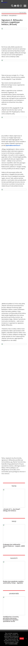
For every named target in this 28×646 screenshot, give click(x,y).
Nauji (14, 521)
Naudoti (14, 558)
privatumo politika (13, 643)
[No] (26, 638)
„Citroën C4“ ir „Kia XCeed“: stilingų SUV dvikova (11, 509)
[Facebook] (18, 6)
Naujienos (12, 15)
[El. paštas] (15, 6)
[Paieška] (12, 6)
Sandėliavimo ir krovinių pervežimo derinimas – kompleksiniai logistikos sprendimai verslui (11, 619)
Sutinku (21, 638)
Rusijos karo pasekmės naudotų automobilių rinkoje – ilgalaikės (13, 582)
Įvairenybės (14, 594)
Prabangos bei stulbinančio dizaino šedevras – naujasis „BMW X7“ (14, 546)
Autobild (4, 15)
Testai (14, 486)
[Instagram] (21, 6)
